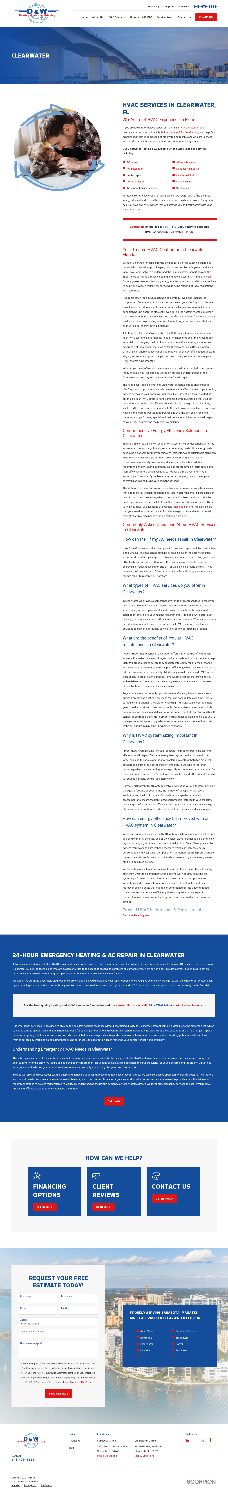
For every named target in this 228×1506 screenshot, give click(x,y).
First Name (25, 1296)
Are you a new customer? (32, 1331)
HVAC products (139, 985)
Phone (23, 1308)
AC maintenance (185, 162)
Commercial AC (136, 181)
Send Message (58, 1393)
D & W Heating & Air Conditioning (180, 132)
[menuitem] (15, 1485)
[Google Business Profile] (187, 1440)
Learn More (45, 1207)
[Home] (37, 13)
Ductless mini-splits (187, 168)
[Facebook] (210, 1440)
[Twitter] (203, 1440)
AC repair (132, 162)
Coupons (169, 6)
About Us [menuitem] (97, 17)
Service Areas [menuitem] (165, 17)
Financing (153, 6)
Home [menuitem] (84, 17)
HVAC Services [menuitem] (117, 17)
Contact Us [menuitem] (184, 17)
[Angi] (195, 1440)
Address (24, 1320)
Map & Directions (107, 1455)
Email (64, 1308)
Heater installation (186, 175)
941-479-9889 (205, 6)
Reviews (184, 6)
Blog (71, 1447)
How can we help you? (31, 1343)
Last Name (66, 1296)
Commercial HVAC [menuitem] (141, 17)
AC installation (135, 168)
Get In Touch (164, 1198)
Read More (103, 1207)
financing (178, 506)
